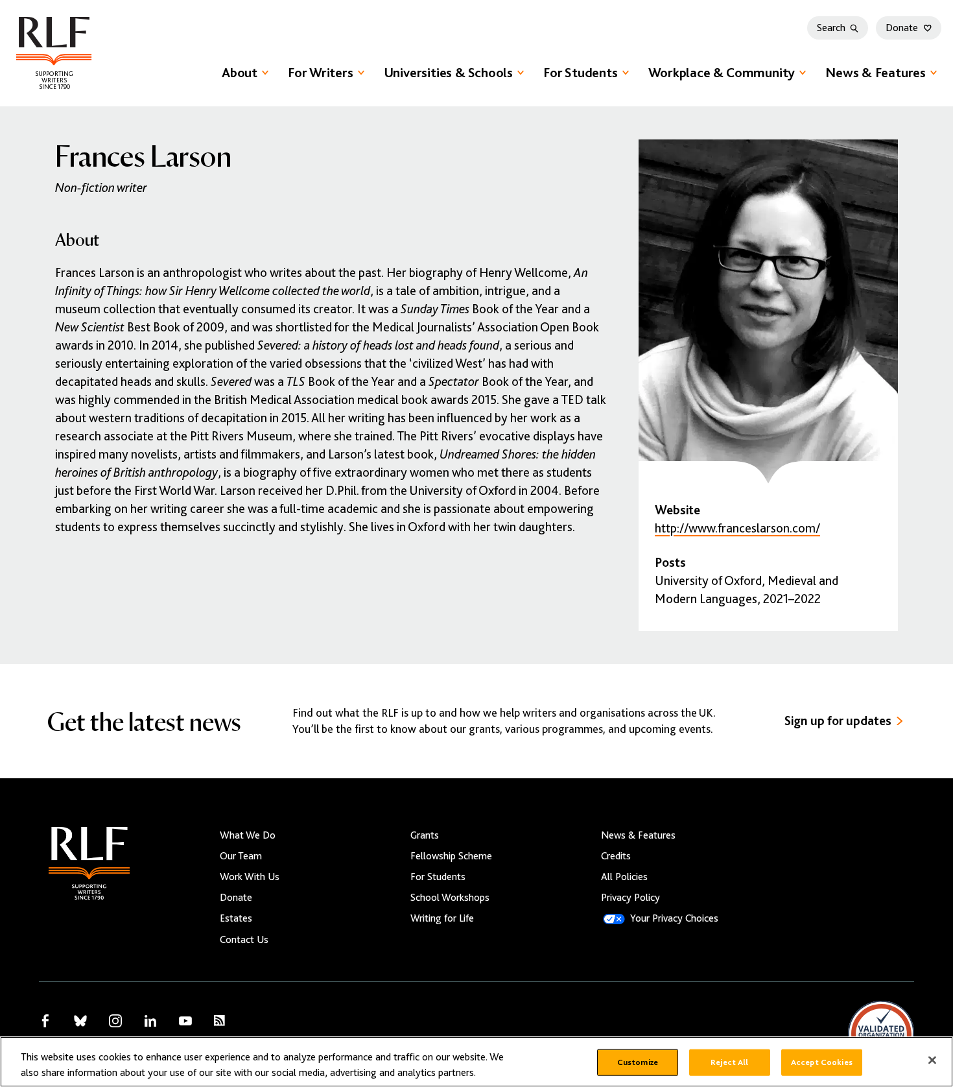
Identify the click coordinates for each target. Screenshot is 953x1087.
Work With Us (249, 876)
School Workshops (449, 897)
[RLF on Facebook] (45, 1020)
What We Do (248, 835)
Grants (424, 835)
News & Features (875, 72)
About (239, 72)
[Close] (932, 1060)
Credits (616, 856)
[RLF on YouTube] (185, 1020)
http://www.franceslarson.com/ (737, 528)
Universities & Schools (448, 72)
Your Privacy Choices (674, 918)
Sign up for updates (837, 721)
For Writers (320, 72)
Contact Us (244, 939)
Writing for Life (442, 918)
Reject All (729, 1062)
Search (831, 27)
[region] (476, 1061)
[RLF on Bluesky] (80, 1020)
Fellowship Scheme (451, 856)
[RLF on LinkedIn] (150, 1020)
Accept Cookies (822, 1062)
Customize (637, 1062)
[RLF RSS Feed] (219, 1020)
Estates (236, 918)
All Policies (624, 876)
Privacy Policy (630, 897)
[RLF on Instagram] (115, 1020)
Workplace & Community (721, 72)
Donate (902, 27)
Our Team (241, 856)
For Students (580, 72)
